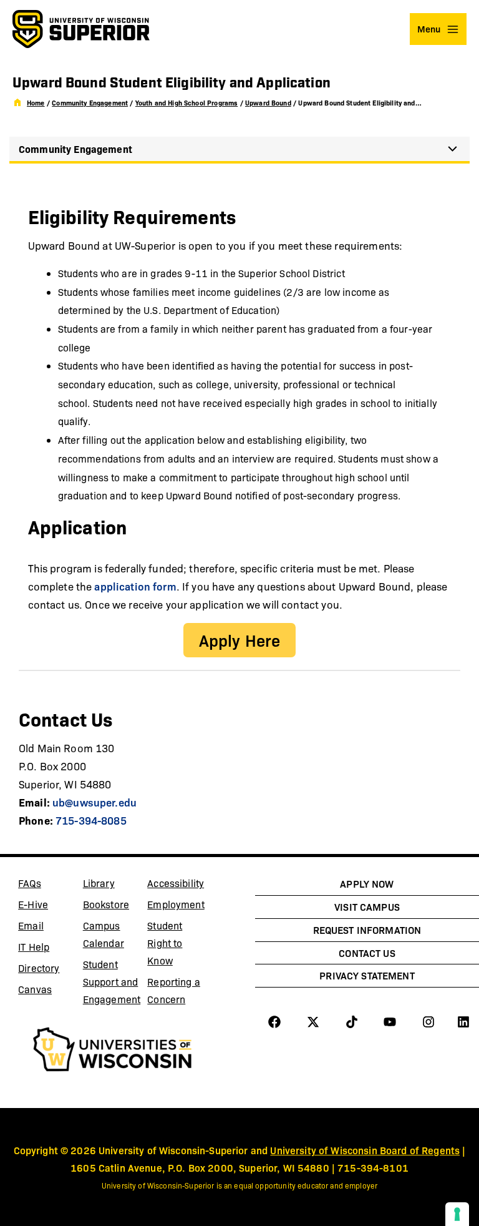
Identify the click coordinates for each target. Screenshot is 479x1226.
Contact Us (367, 952)
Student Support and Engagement (111, 982)
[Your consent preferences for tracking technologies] (457, 1214)
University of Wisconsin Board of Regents (365, 1150)
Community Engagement (75, 148)
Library (112, 885)
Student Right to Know (164, 943)
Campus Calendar (103, 934)
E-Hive (47, 906)
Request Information (367, 929)
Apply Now (367, 883)
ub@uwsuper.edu (94, 802)
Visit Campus (367, 906)
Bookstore (112, 906)
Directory (38, 967)
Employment (175, 904)
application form (135, 586)
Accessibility (175, 883)
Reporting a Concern (173, 990)
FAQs (29, 883)
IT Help (47, 949)
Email (47, 927)
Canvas (47, 991)
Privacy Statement (366, 975)
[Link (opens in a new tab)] (112, 1051)
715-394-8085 (91, 820)
